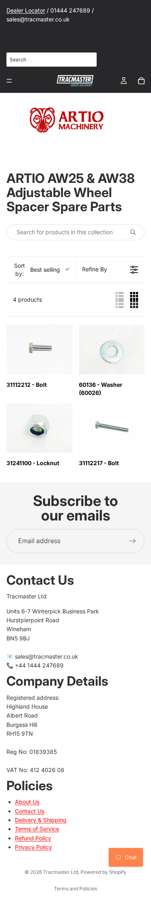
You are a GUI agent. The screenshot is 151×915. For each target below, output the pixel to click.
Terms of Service (37, 828)
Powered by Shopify (103, 872)
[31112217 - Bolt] (112, 428)
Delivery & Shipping (40, 819)
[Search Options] (136, 232)
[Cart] (141, 81)
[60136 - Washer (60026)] (112, 349)
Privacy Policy (33, 847)
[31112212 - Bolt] (39, 349)
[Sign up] (132, 541)
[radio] (120, 299)
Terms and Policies (75, 889)
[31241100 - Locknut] (39, 428)
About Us (27, 801)
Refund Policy (33, 837)
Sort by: (37, 269)
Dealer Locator (25, 10)
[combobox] (51, 59)
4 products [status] (27, 299)
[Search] (86, 59)
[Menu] (9, 80)
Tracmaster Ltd (60, 872)
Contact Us (29, 810)
